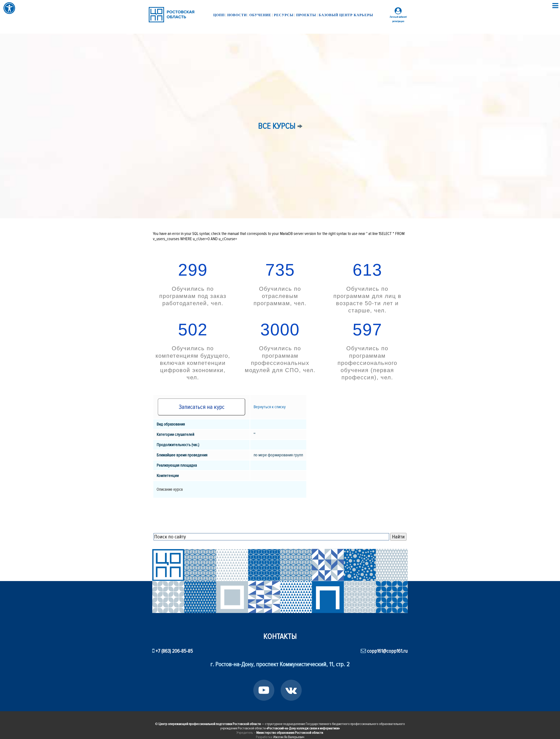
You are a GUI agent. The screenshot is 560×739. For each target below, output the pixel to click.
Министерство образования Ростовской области (289, 732)
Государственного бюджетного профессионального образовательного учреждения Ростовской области (312, 726)
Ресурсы (284, 15)
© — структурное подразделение (230, 724)
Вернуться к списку (270, 407)
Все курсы (277, 126)
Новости (237, 15)
